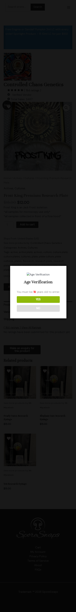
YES (38, 299)
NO (38, 308)
